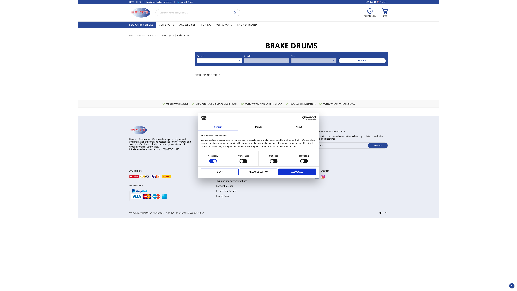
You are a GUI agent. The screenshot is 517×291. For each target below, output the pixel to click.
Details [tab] (258, 127)
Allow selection (258, 172)
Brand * (200, 56)
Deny (220, 172)
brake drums (183, 35)
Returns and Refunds (226, 191)
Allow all (297, 172)
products (141, 35)
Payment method (224, 185)
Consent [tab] (218, 127)
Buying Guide (223, 196)
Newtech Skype (186, 2)
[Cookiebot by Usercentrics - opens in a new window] (304, 118)
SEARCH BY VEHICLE (141, 24)
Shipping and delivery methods (159, 2)
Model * (247, 56)
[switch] (243, 161)
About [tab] (299, 127)
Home (132, 35)
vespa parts (153, 35)
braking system (167, 35)
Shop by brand (247, 24)
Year (293, 56)
